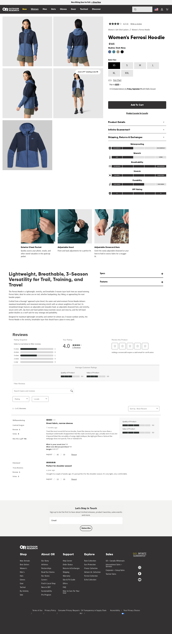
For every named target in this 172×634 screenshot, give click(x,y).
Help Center (67, 561)
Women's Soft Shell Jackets (118, 30)
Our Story (45, 561)
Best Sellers (24, 565)
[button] (167, 9)
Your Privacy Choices (132, 611)
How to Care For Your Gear (71, 592)
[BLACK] (122, 51)
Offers (65, 584)
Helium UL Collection (92, 572)
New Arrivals (25, 561)
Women (35, 9)
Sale (21, 595)
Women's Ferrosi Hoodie (141, 30)
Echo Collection (90, 580)
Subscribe (86, 528)
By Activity (24, 591)
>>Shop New (96, 2)
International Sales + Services (114, 566)
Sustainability (46, 591)
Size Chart (117, 80)
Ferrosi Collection (91, 576)
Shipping (66, 572)
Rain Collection (90, 561)
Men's (22, 572)
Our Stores (45, 576)
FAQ (64, 587)
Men (45, 9)
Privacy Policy (50, 611)
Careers (44, 580)
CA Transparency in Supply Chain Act (93, 612)
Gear (22, 584)
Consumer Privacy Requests (69, 611)
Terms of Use (37, 611)
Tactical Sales (111, 574)
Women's (23, 568)
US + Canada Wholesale (115, 561)
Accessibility (115, 611)
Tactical (23, 587)
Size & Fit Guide (69, 580)
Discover (96, 9)
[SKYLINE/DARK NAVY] (109, 51)
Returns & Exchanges (71, 568)
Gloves (22, 580)
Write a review (136, 24)
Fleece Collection (91, 568)
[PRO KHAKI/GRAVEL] (117, 51)
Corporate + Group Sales (115, 570)
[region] (86, 2)
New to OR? (46, 587)
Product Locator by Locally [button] (137, 113)
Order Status (68, 565)
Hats (21, 576)
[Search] (128, 9)
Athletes (44, 565)
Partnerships (46, 568)
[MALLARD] (113, 51)
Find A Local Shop (48, 584)
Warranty (66, 576)
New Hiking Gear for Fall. (81, 2)
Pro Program (46, 595)
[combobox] (142, 9)
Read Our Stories (48, 572)
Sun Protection (90, 565)
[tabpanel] (36, 233)
